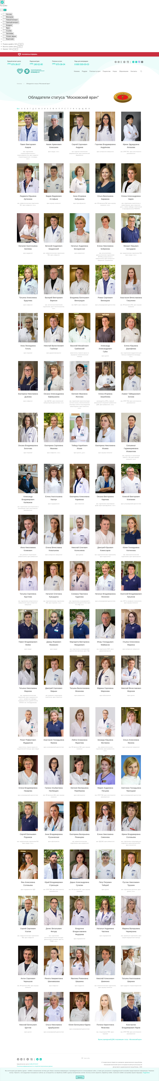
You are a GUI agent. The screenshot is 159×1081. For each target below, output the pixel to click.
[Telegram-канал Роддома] (132, 62)
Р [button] (62, 109)
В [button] (27, 109)
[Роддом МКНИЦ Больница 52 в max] (139, 62)
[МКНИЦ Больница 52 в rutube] (124, 62)
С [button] (65, 109)
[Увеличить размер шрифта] (22, 44)
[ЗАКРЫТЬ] (4, 10)
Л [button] (50, 109)
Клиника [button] (77, 71)
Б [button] (24, 109)
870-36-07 (13, 64)
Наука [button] (115, 71)
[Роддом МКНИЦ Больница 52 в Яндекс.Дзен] (142, 62)
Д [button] (33, 109)
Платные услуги (94, 71)
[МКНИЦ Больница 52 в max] (128, 62)
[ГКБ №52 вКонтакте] (21, 1059)
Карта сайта (87, 1058)
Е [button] (35, 109)
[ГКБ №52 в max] (31, 1059)
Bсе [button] (18, 109)
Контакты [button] (134, 71)
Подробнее (146, 1072)
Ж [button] (39, 109)
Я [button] (89, 109)
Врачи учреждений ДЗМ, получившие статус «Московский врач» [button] (120, 1039)
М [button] (53, 109)
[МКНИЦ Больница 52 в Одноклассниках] (122, 62)
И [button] (44, 109)
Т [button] (67, 109)
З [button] (41, 109)
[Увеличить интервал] (17, 49)
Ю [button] (86, 109)
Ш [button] (79, 109)
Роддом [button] (84, 71)
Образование (123, 71)
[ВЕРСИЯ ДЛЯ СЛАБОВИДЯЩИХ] (2, 2)
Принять (80, 1077)
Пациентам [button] (106, 71)
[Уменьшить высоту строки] (18, 47)
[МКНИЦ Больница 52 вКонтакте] (119, 62)
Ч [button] (76, 109)
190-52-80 (36, 64)
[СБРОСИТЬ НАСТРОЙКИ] (1, 10)
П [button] (59, 109)
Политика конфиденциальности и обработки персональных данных (35, 1066)
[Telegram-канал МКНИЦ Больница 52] (116, 62)
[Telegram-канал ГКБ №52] (18, 1059)
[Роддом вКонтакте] (136, 62)
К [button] (47, 109)
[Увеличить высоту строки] (21, 47)
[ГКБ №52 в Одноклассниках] (24, 1059)
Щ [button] (82, 109)
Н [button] (56, 109)
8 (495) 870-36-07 (33, 1064)
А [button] (21, 109)
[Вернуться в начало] (31, 71)
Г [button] (30, 109)
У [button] (70, 109)
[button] (141, 71)
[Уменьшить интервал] (14, 49)
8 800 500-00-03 (81, 64)
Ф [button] (73, 109)
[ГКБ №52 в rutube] (28, 1059)
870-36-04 (58, 64)
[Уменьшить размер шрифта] (19, 44)
